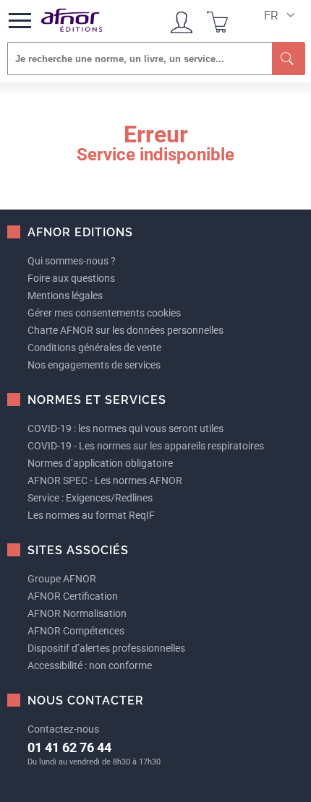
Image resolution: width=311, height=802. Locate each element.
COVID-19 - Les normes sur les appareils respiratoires (145, 446)
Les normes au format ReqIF (91, 515)
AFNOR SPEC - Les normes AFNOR (104, 480)
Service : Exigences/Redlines (90, 498)
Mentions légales (65, 295)
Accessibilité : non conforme (89, 665)
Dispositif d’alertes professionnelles (106, 648)
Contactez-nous (63, 729)
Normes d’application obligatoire (100, 463)
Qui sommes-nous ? (71, 261)
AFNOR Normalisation (77, 613)
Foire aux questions (71, 278)
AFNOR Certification (72, 596)
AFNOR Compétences (75, 631)
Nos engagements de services (94, 365)
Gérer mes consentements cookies (104, 313)
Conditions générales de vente (94, 347)
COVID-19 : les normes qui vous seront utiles (125, 428)
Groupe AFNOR (61, 579)
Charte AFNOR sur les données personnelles (125, 330)
